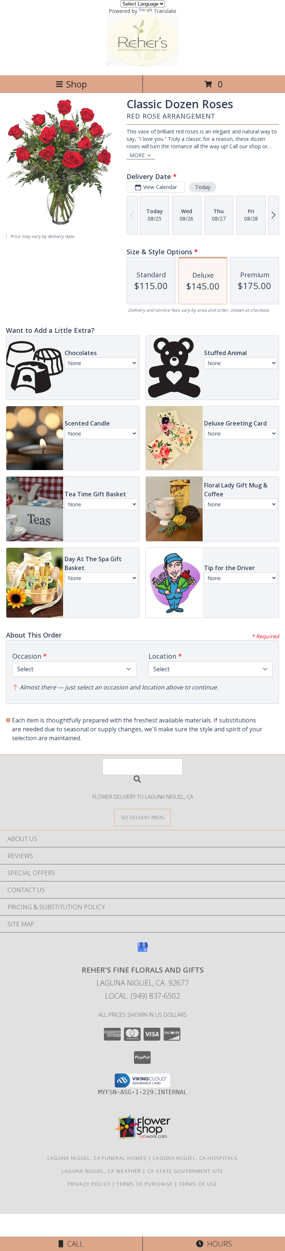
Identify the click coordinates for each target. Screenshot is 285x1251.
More (137, 155)
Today (202, 187)
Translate (165, 10)
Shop (76, 84)
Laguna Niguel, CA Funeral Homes (97, 1158)
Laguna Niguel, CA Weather (101, 1171)
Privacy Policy (89, 1184)
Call (73, 1244)
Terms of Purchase (145, 1184)
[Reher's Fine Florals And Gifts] (142, 64)
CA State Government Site (185, 1171)
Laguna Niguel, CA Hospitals (195, 1158)
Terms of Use (198, 1184)
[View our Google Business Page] (142, 950)
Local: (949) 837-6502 (142, 996)
